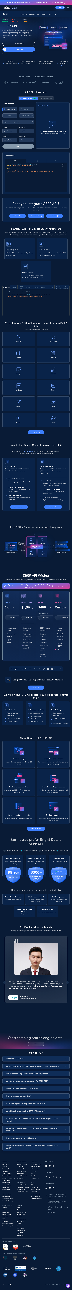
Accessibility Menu (8, 1285)
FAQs (55, 14)
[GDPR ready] (15, 1274)
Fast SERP (43, 14)
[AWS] (5, 1246)
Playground (24, 14)
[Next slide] (67, 982)
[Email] (50, 1188)
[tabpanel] (35, 125)
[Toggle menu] (68, 7)
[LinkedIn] (46, 1166)
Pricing (50, 14)
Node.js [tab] (36, 161)
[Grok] (60, 1177)
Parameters (32, 14)
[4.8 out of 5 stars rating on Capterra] (24, 20)
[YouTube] (50, 1166)
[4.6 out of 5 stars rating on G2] (15, 20)
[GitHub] (53, 1166)
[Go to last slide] (4, 982)
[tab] (28, 98)
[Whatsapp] (46, 1188)
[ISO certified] (5, 1274)
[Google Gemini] (53, 1177)
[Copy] (63, 164)
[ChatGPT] (46, 1177)
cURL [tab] (15, 161)
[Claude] (57, 1177)
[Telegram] (53, 1188)
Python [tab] (57, 161)
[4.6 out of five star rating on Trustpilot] (5, 20)
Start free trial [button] (60, 7)
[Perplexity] (50, 1177)
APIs (38, 14)
